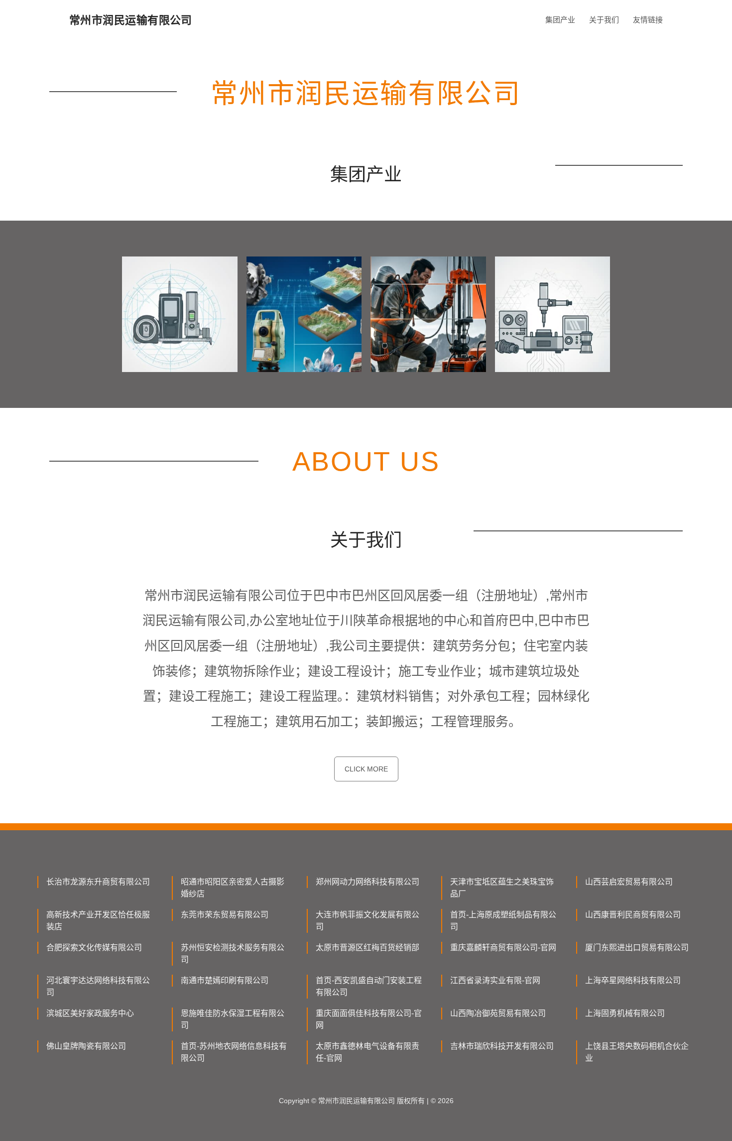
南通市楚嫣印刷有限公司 (224, 980)
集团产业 (560, 19)
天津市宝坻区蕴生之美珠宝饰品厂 (502, 888)
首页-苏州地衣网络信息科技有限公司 (234, 1052)
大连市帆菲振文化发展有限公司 (367, 920)
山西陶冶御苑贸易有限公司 (498, 1013)
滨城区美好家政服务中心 (90, 1013)
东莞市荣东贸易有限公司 (224, 914)
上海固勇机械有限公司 (625, 1013)
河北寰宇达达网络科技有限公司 (98, 986)
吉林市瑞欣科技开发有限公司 (502, 1046)
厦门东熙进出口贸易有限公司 (637, 947)
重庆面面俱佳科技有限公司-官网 (369, 1019)
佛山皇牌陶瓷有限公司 (86, 1046)
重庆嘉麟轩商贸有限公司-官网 (503, 947)
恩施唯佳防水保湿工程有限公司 (232, 1019)
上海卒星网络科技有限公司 (633, 980)
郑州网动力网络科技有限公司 (367, 882)
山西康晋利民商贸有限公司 (633, 914)
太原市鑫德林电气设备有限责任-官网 (367, 1052)
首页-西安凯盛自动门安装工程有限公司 (369, 986)
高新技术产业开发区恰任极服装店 (98, 920)
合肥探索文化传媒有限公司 (94, 947)
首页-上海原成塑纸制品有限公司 (503, 920)
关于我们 (604, 19)
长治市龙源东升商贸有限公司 (98, 882)
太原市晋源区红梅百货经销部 (367, 947)
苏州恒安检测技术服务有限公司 (232, 953)
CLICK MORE (366, 769)
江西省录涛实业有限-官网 (495, 980)
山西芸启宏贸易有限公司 (629, 882)
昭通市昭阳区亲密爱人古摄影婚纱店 (232, 888)
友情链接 (648, 19)
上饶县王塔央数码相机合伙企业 (637, 1052)
